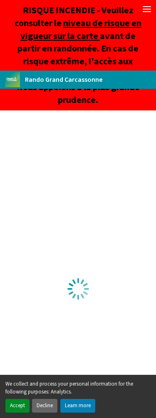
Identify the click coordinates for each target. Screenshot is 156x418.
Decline (45, 405)
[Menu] (147, 9)
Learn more (78, 405)
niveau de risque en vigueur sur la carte (80, 30)
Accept (17, 405)
